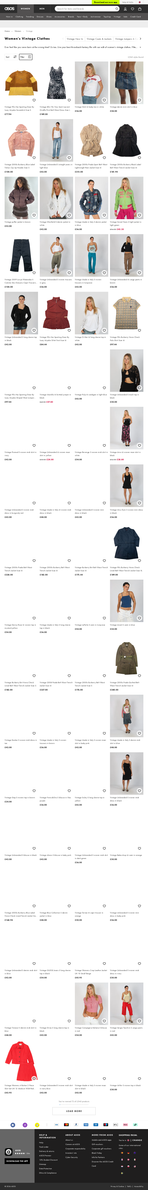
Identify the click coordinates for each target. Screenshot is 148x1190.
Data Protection (45, 1168)
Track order (43, 1147)
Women (18, 31)
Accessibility (138, 1186)
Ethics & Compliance (48, 1173)
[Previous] (63, 39)
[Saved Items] (132, 8)
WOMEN (25, 8)
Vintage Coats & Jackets (99, 38)
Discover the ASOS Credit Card (102, 1163)
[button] (122, 1153)
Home (7, 31)
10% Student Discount (48, 1160)
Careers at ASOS (72, 1144)
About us (69, 1140)
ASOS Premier (45, 1155)
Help (41, 1142)
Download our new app (105, 2)
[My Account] (125, 8)
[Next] (140, 39)
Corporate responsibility (75, 1148)
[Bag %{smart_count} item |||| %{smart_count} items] (139, 8)
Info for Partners (98, 1157)
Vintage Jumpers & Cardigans (130, 38)
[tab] (9, 16)
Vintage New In (75, 38)
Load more (74, 1111)
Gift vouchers (97, 1144)
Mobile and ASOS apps (102, 1140)
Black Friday (97, 1153)
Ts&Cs (129, 1186)
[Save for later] (34, 100)
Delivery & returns (46, 1151)
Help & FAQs (127, 2)
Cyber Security (71, 1157)
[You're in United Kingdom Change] (139, 2)
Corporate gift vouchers (101, 1148)
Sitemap (42, 1164)
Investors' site (71, 1153)
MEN (42, 8)
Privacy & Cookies (117, 1186)
